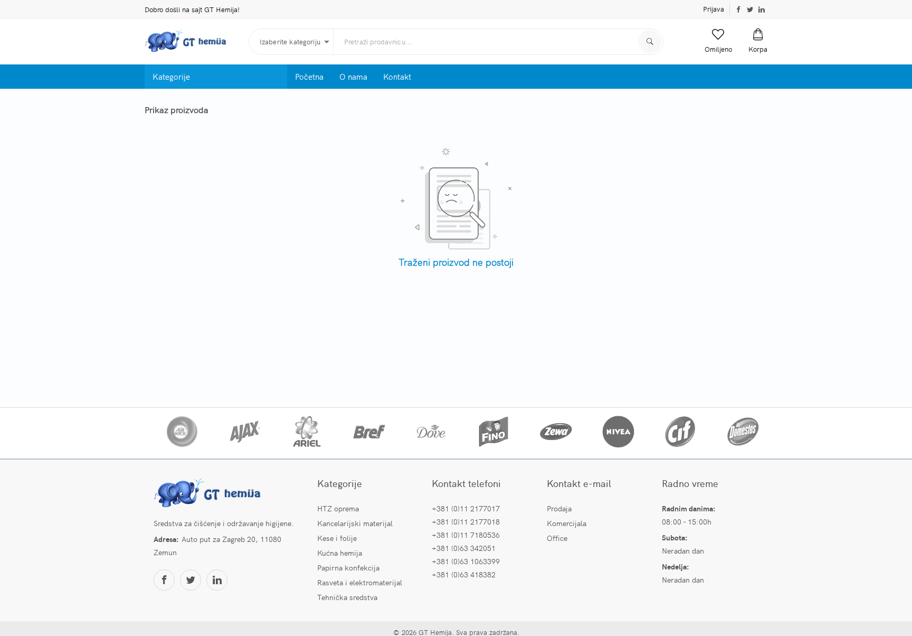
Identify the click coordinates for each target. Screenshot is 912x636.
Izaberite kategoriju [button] (290, 41)
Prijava (713, 9)
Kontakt (397, 76)
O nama (353, 76)
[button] (718, 41)
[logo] (193, 41)
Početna (309, 76)
